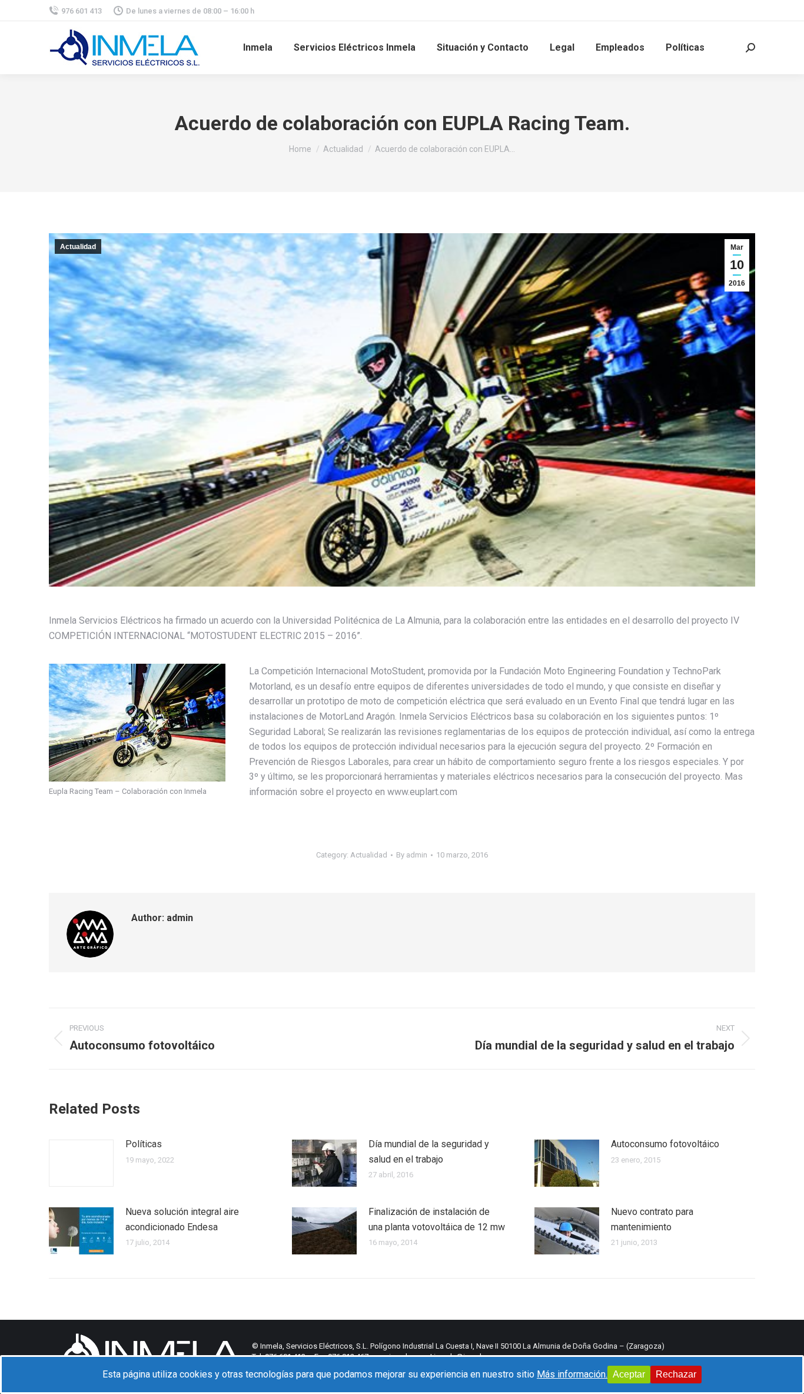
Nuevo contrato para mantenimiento (652, 1219)
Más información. (572, 1374)
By (411, 854)
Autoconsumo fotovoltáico (665, 1144)
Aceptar (629, 1374)
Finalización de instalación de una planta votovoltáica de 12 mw (436, 1219)
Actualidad (78, 247)
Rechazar (676, 1374)
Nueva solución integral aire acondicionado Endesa (182, 1219)
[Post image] (81, 1163)
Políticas (143, 1144)
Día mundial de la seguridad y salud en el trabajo (428, 1151)
